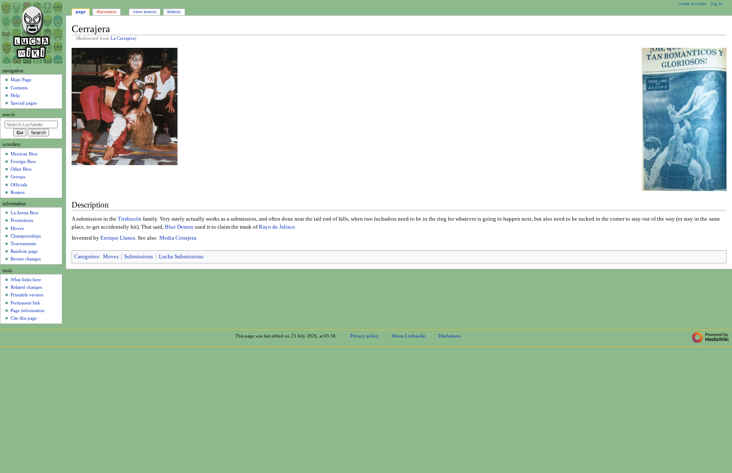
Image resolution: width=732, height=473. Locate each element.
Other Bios (21, 168)
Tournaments (23, 243)
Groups (18, 176)
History (174, 11)
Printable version (27, 294)
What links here (26, 279)
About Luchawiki (408, 335)
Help (15, 95)
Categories (86, 257)
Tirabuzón (129, 219)
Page (81, 11)
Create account (692, 3)
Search (9, 114)
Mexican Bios (24, 153)
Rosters (18, 192)
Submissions (138, 257)
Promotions (22, 220)
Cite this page (24, 318)
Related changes (26, 287)
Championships (26, 235)
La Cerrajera (123, 38)
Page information (27, 310)
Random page (24, 251)
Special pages (24, 102)
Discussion (106, 11)
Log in (716, 3)
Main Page (21, 79)
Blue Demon (179, 227)
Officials (19, 184)
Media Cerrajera (177, 238)
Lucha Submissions (181, 257)
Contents (19, 87)
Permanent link (25, 302)
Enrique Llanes (117, 238)
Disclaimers (449, 335)
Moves (111, 257)
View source (144, 11)
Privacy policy (364, 335)
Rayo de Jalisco (277, 227)
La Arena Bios (24, 212)
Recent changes (26, 258)
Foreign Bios (23, 161)
